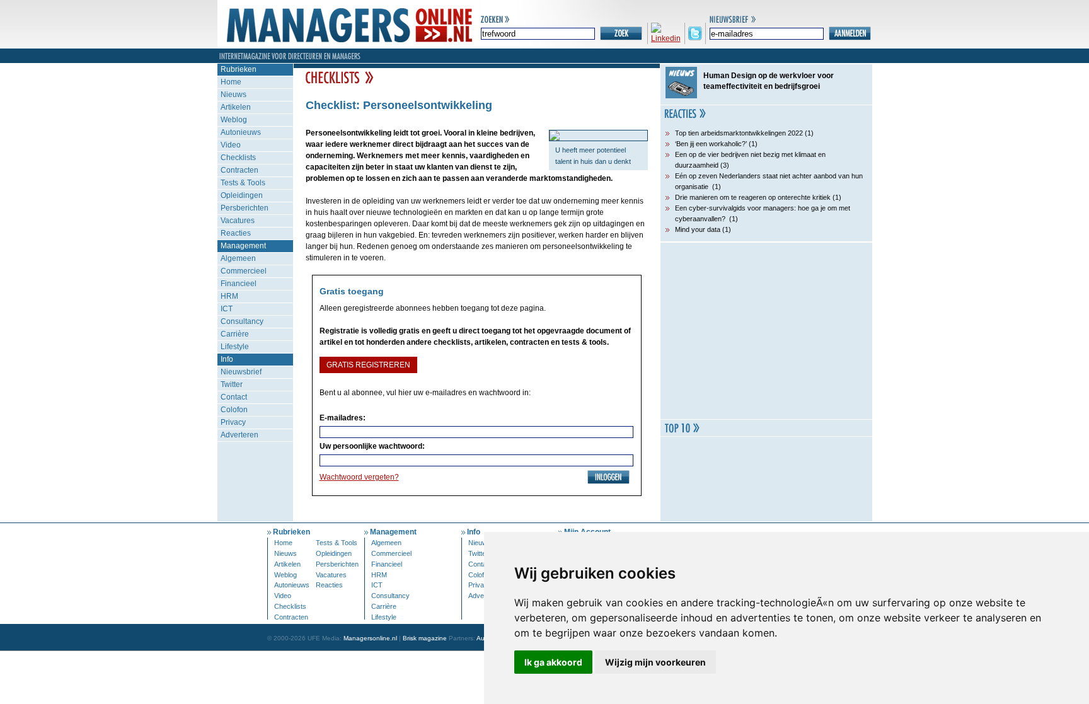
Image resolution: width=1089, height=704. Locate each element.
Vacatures (238, 220)
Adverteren (239, 434)
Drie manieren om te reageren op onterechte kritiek (753, 197)
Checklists (238, 157)
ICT (227, 308)
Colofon (234, 409)
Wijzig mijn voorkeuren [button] (655, 662)
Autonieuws (241, 132)
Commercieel (244, 271)
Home (231, 82)
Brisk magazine (425, 638)
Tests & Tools (243, 182)
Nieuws (233, 94)
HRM (229, 296)
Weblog (234, 119)
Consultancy (242, 321)
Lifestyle (235, 346)
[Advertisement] (766, 331)
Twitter (232, 384)
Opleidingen (242, 195)
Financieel (238, 283)
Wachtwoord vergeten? (359, 477)
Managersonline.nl (370, 638)
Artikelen (236, 107)
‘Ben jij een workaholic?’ (711, 143)
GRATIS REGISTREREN (368, 365)
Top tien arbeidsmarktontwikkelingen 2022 (739, 133)
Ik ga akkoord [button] (553, 662)
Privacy (233, 422)
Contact (234, 397)
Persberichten (244, 208)
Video (231, 145)
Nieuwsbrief (241, 371)
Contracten (239, 170)
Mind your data (697, 229)
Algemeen (238, 258)
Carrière (235, 334)
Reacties (236, 233)
